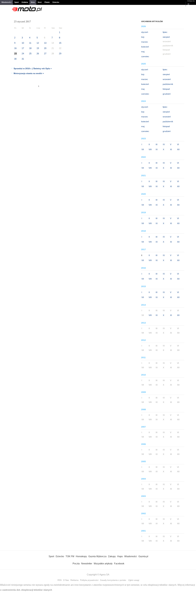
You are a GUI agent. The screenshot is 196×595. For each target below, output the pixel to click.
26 (38, 53)
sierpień (166, 37)
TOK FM (70, 556)
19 (38, 48)
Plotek (47, 2)
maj (142, 51)
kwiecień (145, 47)
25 (30, 53)
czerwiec (145, 56)
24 (23, 53)
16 (15, 48)
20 (45, 48)
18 (30, 48)
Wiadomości (6, 2)
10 (23, 43)
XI (171, 149)
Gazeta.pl (143, 556)
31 (23, 59)
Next (40, 2)
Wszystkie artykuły (103, 563)
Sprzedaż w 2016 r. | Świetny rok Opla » (33, 68)
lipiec (165, 32)
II (149, 144)
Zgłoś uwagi (133, 580)
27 (45, 53)
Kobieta (25, 2)
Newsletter (86, 563)
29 (60, 53)
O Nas (66, 580)
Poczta (76, 563)
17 (23, 48)
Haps (120, 556)
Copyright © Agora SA (98, 574)
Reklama (74, 580)
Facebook (119, 563)
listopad (166, 89)
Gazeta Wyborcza (97, 556)
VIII (150, 149)
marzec (144, 42)
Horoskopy (81, 556)
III (156, 144)
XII (178, 149)
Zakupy (112, 556)
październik (168, 84)
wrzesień (167, 79)
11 (30, 43)
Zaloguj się (191, 1)
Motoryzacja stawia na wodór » (29, 73)
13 (45, 43)
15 (60, 43)
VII (142, 149)
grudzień (167, 94)
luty (142, 37)
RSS (60, 580)
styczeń (144, 32)
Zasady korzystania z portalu (113, 580)
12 (38, 43)
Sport (16, 2)
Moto (33, 2)
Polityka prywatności (89, 580)
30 (15, 59)
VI (178, 144)
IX (157, 149)
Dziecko (56, 2)
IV (164, 144)
